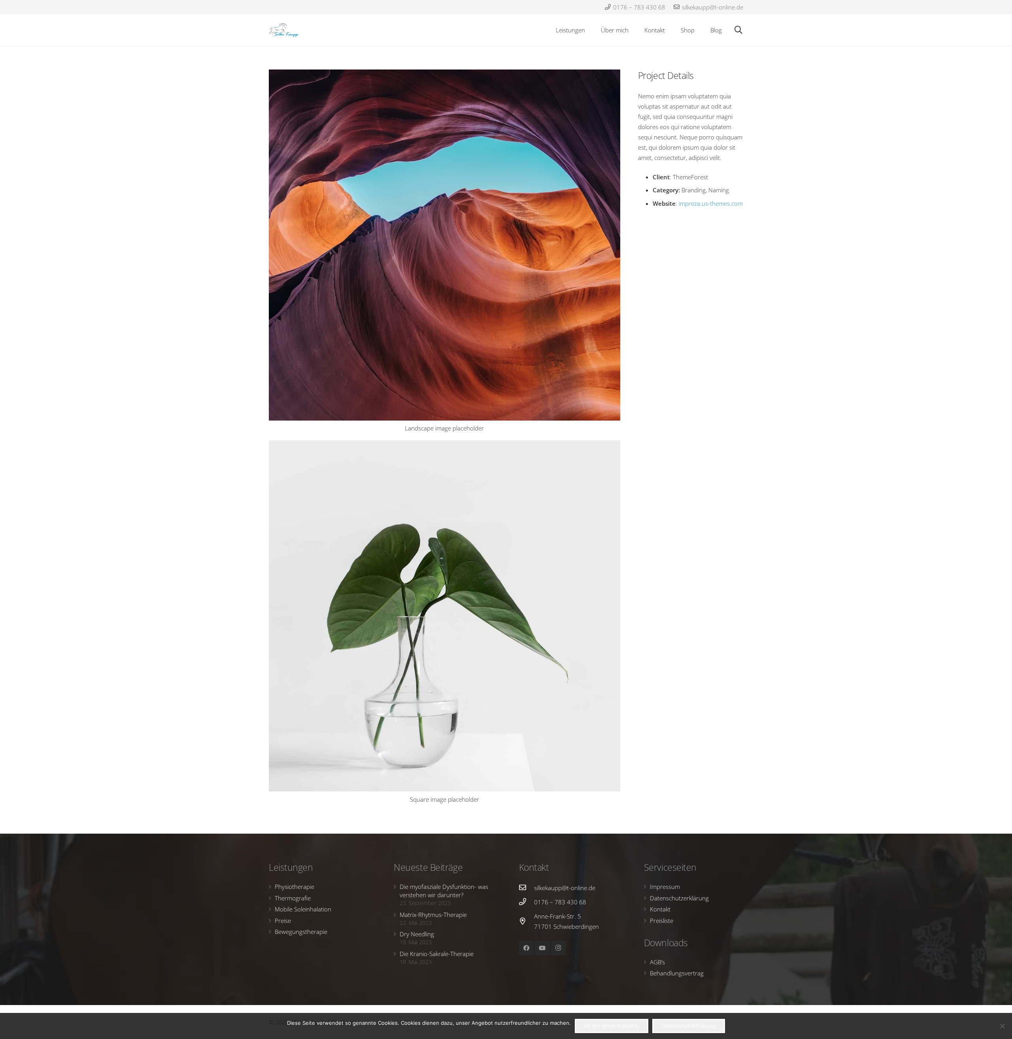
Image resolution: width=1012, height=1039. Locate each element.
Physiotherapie (294, 887)
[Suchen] (738, 30)
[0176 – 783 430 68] (526, 902)
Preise (283, 920)
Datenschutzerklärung (679, 898)
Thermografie (293, 898)
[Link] (283, 30)
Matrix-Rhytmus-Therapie (433, 915)
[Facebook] (526, 948)
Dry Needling (417, 934)
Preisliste (661, 920)
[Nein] (1002, 1026)
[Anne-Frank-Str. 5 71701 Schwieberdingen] (526, 921)
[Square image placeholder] (444, 625)
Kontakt (660, 909)
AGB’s (657, 962)
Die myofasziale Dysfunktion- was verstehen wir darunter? (444, 891)
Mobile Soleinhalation (303, 909)
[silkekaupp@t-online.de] (526, 888)
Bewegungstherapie (301, 932)
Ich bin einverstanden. (611, 1025)
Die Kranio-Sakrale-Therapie (437, 954)
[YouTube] (542, 948)
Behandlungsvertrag (677, 973)
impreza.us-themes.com (711, 203)
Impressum (665, 887)
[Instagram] (558, 948)
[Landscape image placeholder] (444, 254)
